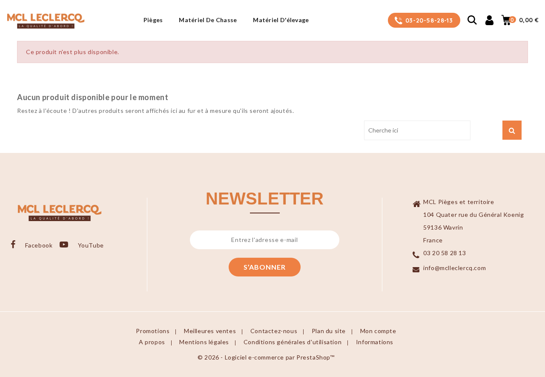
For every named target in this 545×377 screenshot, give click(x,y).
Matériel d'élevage (281, 19)
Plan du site (329, 330)
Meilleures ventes (210, 330)
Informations (374, 341)
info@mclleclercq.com (454, 267)
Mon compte (378, 330)
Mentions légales (204, 341)
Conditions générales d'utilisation (292, 341)
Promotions (152, 330)
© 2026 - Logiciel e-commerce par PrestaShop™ (266, 357)
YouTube (91, 245)
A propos (152, 341)
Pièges (153, 19)
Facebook (38, 245)
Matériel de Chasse (208, 19)
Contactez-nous (273, 330)
